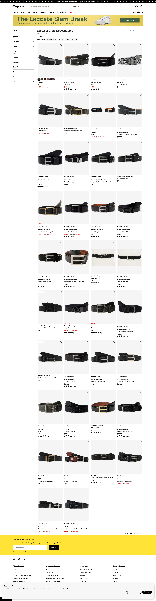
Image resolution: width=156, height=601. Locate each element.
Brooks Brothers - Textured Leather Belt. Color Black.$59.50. (103, 363)
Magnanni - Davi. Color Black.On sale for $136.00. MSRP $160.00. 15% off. (50, 66)
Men (60, 39)
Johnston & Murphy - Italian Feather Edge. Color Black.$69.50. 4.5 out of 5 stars (50, 263)
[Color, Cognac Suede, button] (44, 79)
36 (67, 39)
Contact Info (50, 572)
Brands (115, 569)
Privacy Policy (63, 588)
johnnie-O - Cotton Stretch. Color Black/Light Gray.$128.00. (130, 66)
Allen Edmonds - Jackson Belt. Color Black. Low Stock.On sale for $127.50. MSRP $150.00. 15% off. (50, 115)
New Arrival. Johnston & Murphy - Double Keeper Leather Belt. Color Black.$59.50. (50, 363)
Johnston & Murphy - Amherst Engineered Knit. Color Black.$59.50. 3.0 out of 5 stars (130, 313)
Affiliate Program (85, 572)
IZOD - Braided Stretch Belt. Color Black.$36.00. (77, 462)
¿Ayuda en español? (52, 575)
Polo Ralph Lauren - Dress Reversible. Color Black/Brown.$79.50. (77, 164)
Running (115, 578)
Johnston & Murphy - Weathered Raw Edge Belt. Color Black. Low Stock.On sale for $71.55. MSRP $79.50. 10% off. (50, 214)
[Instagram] (14, 559)
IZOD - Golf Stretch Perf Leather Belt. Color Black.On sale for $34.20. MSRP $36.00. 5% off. (50, 510)
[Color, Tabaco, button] (53, 79)
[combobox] (49, 6)
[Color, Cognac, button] (47, 79)
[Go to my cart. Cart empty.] (141, 6)
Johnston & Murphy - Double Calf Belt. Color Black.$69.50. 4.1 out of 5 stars (130, 263)
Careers (15, 572)
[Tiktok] (19, 559)
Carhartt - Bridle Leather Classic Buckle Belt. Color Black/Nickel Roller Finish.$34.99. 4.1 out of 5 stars (103, 462)
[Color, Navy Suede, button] (50, 79)
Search (76, 6)
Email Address (19, 547)
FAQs (48, 569)
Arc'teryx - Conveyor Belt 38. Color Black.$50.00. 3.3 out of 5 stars (77, 413)
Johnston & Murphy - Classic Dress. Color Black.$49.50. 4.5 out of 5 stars (103, 413)
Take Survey (83, 578)
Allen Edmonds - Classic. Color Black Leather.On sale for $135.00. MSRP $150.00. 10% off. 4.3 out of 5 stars (103, 66)
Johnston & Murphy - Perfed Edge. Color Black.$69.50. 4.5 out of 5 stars (103, 214)
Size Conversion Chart (86, 569)
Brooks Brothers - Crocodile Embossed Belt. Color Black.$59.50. (130, 363)
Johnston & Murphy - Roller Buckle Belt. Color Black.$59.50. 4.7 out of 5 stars (77, 363)
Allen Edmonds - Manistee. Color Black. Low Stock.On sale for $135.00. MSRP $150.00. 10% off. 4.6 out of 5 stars (77, 66)
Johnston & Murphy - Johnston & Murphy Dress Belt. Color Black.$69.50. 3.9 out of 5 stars (77, 263)
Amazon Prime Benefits (20, 578)
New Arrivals (117, 575)
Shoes (115, 581)
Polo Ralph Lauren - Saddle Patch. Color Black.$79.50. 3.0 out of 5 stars (50, 164)
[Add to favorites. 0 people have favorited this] (61, 45)
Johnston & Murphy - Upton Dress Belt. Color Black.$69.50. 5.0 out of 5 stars (130, 214)
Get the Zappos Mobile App (22, 575)
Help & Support (138, 12)
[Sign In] (136, 6)
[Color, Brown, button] (41, 79)
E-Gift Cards (83, 581)
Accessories (50, 39)
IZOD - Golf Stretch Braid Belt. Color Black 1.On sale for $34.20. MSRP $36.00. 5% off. (130, 462)
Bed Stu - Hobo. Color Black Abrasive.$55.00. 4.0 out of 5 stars (50, 413)
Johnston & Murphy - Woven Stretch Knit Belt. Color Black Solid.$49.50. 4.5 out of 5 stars (130, 413)
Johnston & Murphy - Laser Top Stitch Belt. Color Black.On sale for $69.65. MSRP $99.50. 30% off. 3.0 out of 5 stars (77, 214)
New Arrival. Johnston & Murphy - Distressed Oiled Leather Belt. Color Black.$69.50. (50, 313)
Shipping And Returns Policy (55, 578)
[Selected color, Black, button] (39, 79)
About (15, 569)
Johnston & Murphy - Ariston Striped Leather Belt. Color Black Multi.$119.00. (77, 115)
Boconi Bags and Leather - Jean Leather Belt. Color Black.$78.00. (130, 164)
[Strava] (24, 559)
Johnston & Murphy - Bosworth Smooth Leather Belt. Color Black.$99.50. (130, 115)
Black (74, 39)
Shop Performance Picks (92, 2)
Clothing (115, 572)
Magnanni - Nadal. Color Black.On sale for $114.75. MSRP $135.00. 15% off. (103, 115)
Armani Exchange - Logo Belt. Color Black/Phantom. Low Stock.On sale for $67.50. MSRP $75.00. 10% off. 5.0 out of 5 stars (77, 313)
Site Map (82, 575)
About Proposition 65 (53, 581)
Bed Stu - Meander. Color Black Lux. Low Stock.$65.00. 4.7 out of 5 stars (103, 313)
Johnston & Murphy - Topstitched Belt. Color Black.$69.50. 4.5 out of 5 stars (103, 263)
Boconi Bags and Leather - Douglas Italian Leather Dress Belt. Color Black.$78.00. (103, 164)
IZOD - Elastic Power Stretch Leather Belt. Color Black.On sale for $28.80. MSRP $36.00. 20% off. (77, 510)
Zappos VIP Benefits (19, 581)
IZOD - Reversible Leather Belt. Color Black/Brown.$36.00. (50, 462)
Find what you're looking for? (132, 533)
